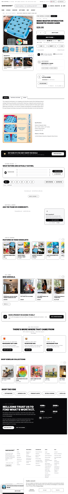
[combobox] (19, 243)
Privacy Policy (39, 486)
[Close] (51, 227)
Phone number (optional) (22, 240)
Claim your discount (33, 256)
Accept (44, 490)
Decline (58, 490)
